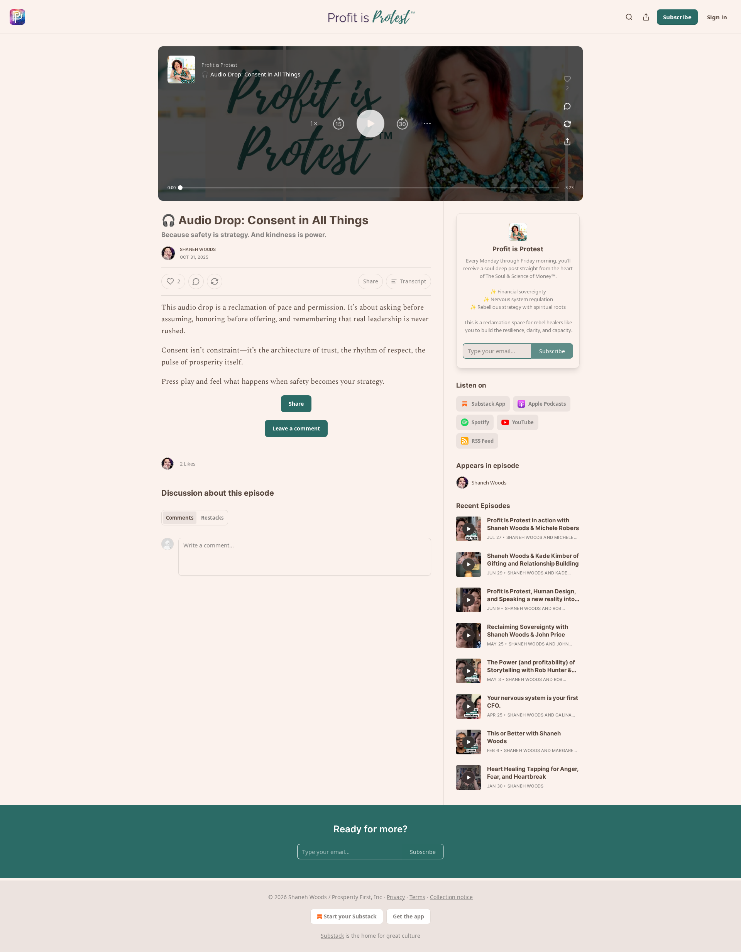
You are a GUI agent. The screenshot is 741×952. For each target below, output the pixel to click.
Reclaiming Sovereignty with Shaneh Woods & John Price (527, 630)
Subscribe (677, 17)
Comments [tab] (179, 517)
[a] (468, 529)
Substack (332, 935)
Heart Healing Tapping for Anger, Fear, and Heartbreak (533, 772)
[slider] (369, 187)
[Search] (629, 17)
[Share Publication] (646, 17)
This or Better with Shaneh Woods (524, 737)
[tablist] (194, 517)
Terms (417, 897)
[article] (518, 528)
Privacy (396, 897)
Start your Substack (350, 916)
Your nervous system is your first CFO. (532, 701)
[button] (313, 123)
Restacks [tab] (212, 517)
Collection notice (451, 897)
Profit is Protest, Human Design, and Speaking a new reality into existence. (531, 595)
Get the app (408, 916)
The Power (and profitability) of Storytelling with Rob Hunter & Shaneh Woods (531, 666)
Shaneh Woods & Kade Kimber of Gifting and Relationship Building (533, 559)
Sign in (717, 17)
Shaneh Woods (198, 249)
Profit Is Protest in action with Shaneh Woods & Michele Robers (533, 524)
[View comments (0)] (567, 106)
